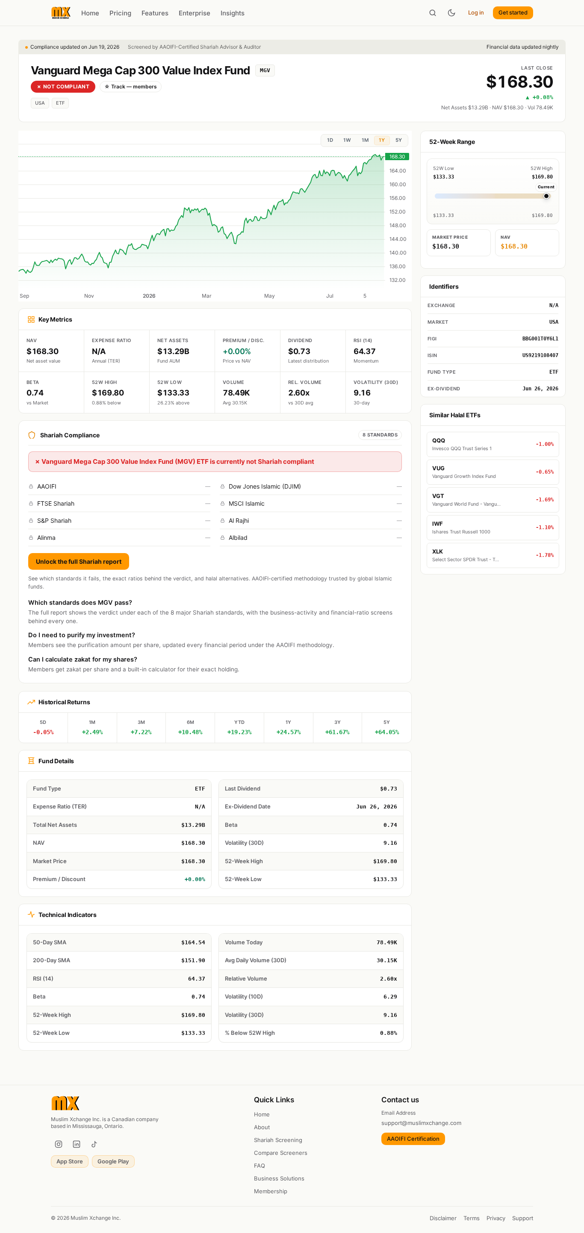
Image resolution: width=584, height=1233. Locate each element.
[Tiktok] (94, 1144)
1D (330, 140)
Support (522, 1218)
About (262, 1127)
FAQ (259, 1165)
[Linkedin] (76, 1144)
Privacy (496, 1218)
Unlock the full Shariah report (78, 561)
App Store (69, 1161)
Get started (513, 12)
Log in (476, 12)
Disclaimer (443, 1218)
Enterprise (194, 13)
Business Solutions (279, 1178)
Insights (233, 13)
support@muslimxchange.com (421, 1122)
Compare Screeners (280, 1152)
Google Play (113, 1161)
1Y (382, 140)
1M (365, 140)
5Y (398, 140)
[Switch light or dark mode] (451, 13)
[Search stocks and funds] (432, 13)
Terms (471, 1218)
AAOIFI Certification (413, 1138)
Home (90, 13)
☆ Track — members (130, 86)
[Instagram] (58, 1144)
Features (155, 13)
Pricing (120, 13)
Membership (270, 1191)
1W (347, 140)
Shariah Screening (278, 1139)
